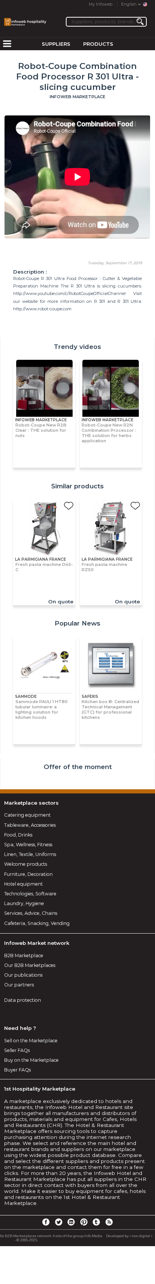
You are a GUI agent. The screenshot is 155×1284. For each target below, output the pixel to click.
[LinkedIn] (71, 1222)
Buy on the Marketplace (31, 1060)
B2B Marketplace (23, 955)
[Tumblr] (96, 1222)
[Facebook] (46, 1222)
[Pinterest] (84, 1222)
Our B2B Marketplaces (29, 965)
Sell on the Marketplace (31, 1040)
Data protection (22, 1000)
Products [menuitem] (98, 44)
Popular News (77, 623)
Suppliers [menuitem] (56, 44)
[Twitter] (58, 1222)
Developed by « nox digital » (129, 1236)
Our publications (23, 975)
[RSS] (109, 1222)
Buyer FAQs (17, 1070)
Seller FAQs (17, 1050)
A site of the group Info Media (77, 1236)
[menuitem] (7, 44)
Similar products (77, 486)
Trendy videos (77, 346)
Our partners (19, 985)
